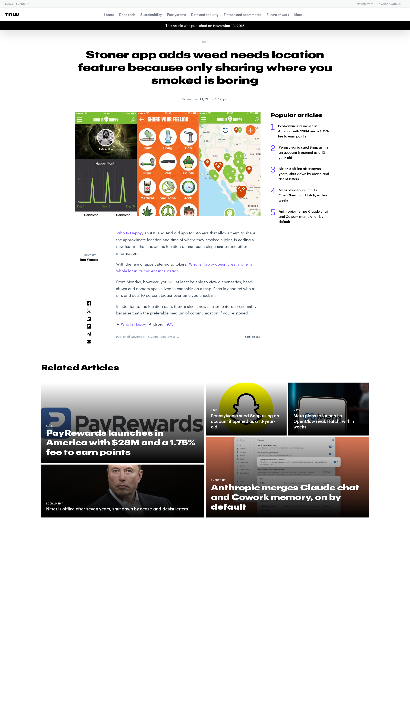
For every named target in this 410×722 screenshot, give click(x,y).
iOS (170, 324)
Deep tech (127, 14)
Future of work (278, 14)
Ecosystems (176, 14)
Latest (109, 14)
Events (20, 4)
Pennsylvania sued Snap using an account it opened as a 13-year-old (303, 152)
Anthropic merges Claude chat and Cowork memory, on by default (303, 216)
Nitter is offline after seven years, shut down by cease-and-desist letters (304, 174)
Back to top (253, 336)
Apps (205, 42)
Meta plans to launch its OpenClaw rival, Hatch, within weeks (303, 195)
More (298, 14)
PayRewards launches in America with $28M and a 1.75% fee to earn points (303, 131)
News (9, 4)
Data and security (205, 14)
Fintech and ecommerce (243, 14)
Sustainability (151, 14)
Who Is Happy (129, 233)
